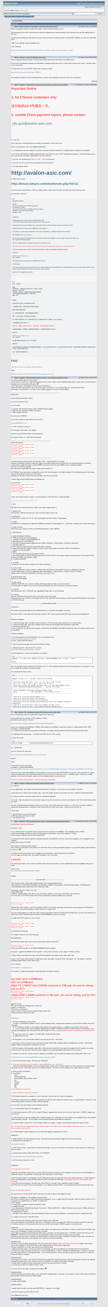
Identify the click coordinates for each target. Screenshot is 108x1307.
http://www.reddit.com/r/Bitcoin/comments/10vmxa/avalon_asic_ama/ (32, 374)
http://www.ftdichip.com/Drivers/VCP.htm (23, 639)
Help (11, 16)
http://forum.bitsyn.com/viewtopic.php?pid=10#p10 (26, 367)
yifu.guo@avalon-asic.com (32, 123)
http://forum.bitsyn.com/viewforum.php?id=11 (44, 183)
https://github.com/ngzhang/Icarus (21, 967)
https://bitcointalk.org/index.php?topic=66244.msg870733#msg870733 (32, 723)
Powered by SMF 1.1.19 (44, 1303)
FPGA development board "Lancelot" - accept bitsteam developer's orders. (47, 377)
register (26, 10)
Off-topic (21, 712)
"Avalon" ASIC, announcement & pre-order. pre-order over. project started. (47, 84)
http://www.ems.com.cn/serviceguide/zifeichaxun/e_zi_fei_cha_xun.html (33, 1057)
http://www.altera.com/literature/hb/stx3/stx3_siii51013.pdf (29, 755)
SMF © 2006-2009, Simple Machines (60, 1303)
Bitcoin (16, 26)
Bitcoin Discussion (24, 26)
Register (26, 16)
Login (20, 16)
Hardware (22, 57)
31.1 (24, 13)
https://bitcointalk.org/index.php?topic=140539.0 (26, 72)
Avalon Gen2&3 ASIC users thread (36, 57)
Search (16, 16)
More (31, 16)
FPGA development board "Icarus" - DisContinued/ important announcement (47, 821)
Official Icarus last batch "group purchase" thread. (40, 783)
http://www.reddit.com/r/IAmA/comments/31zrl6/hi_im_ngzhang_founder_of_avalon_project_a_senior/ (42, 50)
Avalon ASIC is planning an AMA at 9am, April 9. (44, 26)
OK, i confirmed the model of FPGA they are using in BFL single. (42, 712)
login (20, 10)
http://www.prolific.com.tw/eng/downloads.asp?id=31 (27, 1156)
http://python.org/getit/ (18, 1144)
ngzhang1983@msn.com (22, 256)
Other (16, 712)
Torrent (27, 13)
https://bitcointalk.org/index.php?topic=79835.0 (25, 871)
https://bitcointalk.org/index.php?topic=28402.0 (25, 649)
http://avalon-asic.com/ (41, 173)
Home (7, 16)
